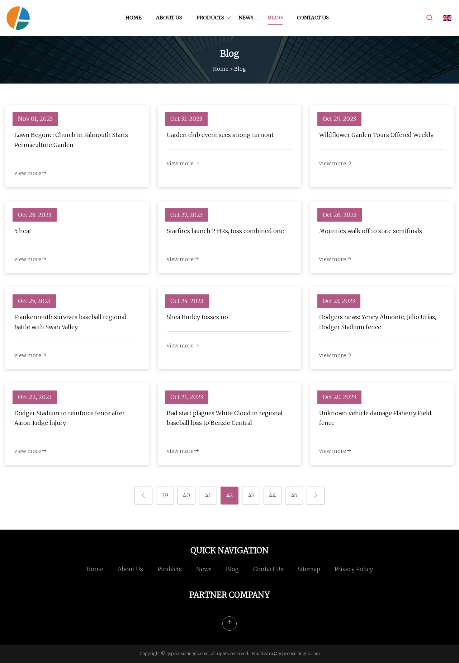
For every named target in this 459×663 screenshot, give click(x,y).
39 (165, 495)
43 (251, 495)
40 (186, 495)
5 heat (22, 231)
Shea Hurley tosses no (197, 317)
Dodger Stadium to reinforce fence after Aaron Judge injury (69, 417)
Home (134, 17)
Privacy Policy (354, 569)
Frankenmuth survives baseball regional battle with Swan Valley (70, 321)
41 (208, 495)
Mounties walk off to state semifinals (370, 231)
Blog (275, 17)
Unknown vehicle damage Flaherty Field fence (375, 417)
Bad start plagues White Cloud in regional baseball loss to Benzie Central (225, 417)
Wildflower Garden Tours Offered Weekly (376, 134)
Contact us (313, 17)
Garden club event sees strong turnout (220, 134)
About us (169, 17)
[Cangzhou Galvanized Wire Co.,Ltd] (17, 18)
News (246, 17)
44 (272, 495)
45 (294, 495)
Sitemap (309, 569)
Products (210, 17)
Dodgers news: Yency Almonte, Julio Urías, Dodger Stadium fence (377, 321)
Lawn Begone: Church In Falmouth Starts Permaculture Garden (71, 139)
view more (27, 173)
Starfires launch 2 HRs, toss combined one (225, 231)
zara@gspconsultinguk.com (292, 653)
